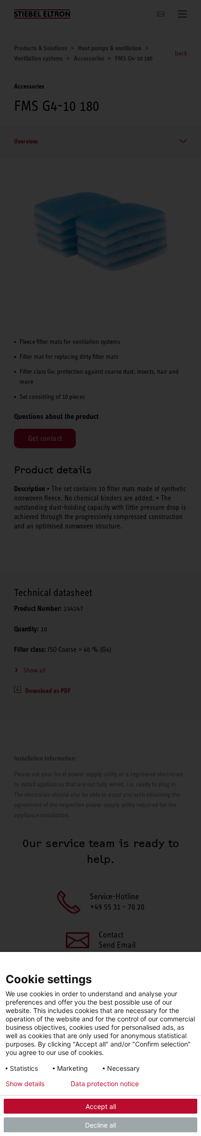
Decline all (100, 1125)
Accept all (101, 1106)
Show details (25, 1084)
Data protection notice (105, 1084)
